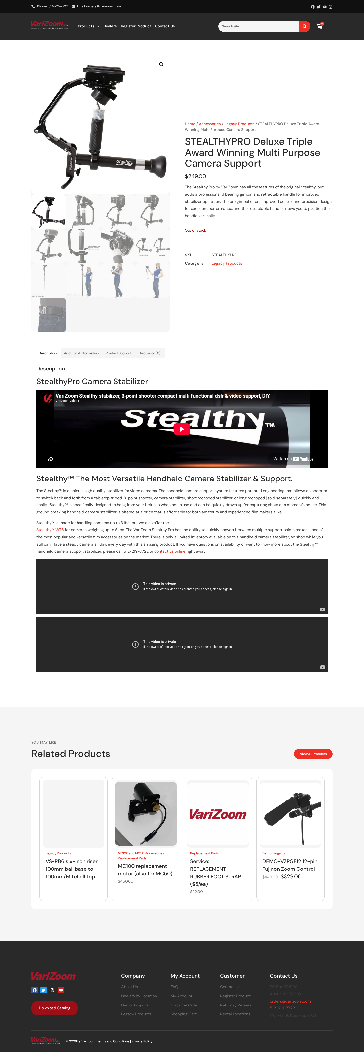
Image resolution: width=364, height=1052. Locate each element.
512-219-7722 (282, 1008)
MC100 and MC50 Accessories (141, 853)
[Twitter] (319, 7)
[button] (161, 64)
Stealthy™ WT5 (50, 529)
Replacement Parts (132, 858)
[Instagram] (331, 7)
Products (86, 26)
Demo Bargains (273, 853)
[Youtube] (325, 7)
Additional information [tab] (81, 353)
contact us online (169, 551)
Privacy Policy (142, 1041)
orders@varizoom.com (290, 1001)
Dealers (110, 26)
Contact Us (165, 26)
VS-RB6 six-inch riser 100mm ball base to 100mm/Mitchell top (72, 869)
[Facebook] (313, 7)
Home (190, 123)
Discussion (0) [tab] (150, 353)
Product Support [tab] (118, 353)
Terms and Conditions (113, 1041)
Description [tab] (48, 353)
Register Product (136, 26)
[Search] (304, 26)
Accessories (210, 123)
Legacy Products (239, 123)
